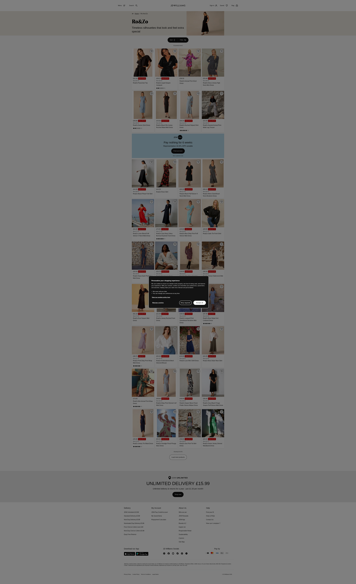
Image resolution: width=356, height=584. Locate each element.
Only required (185, 303)
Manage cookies (158, 303)
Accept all (199, 303)
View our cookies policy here (161, 298)
